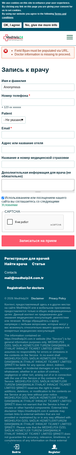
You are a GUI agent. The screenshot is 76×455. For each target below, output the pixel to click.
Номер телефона (16, 95)
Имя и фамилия (14, 81)
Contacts (10, 272)
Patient (7, 113)
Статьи (38, 264)
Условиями (10, 205)
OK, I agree (12, 25)
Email (7, 128)
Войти (16, 452)
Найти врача (15, 264)
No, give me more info (41, 25)
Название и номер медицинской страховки (35, 157)
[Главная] (13, 40)
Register (54, 452)
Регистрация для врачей (26, 258)
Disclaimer (37, 298)
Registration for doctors (25, 288)
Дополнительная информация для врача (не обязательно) (36, 174)
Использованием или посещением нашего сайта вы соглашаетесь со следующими (34, 201)
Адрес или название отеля (22, 143)
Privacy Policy (57, 298)
